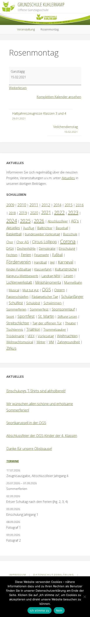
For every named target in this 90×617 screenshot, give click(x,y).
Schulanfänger (72, 296)
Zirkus (11, 348)
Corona (68, 241)
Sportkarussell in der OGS (26, 422)
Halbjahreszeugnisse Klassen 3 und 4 (39, 115)
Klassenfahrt (43, 269)
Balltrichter (44, 228)
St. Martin (46, 316)
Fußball (57, 254)
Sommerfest (39, 309)
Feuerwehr (41, 255)
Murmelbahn (73, 282)
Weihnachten (67, 335)
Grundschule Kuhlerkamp (41, 4)
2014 (57, 204)
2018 (12, 213)
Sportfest (26, 316)
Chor (9, 242)
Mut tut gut (30, 290)
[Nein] (84, 596)
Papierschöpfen (17, 297)
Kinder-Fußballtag (18, 269)
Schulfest (16, 303)
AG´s (75, 221)
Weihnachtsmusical (19, 342)
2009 (10, 205)
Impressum (17, 574)
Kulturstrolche (66, 269)
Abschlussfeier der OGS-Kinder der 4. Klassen (41, 435)
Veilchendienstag (65, 129)
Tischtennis (14, 329)
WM (51, 342)
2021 (46, 212)
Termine (12, 461)
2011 (33, 204)
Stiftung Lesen (67, 317)
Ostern (59, 290)
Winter (40, 342)
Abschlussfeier (58, 221)
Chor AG (22, 242)
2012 (46, 204)
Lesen (68, 275)
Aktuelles (68, 178)
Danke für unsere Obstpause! (29, 448)
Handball (40, 262)
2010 (21, 204)
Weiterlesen (18, 88)
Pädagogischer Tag (45, 297)
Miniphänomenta (48, 282)
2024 (11, 220)
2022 (59, 212)
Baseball (62, 228)
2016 (80, 205)
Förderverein (18, 262)
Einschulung (67, 248)
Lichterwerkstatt (19, 282)
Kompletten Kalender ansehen (59, 97)
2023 (73, 212)
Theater (70, 323)
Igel (52, 262)
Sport (10, 317)
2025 (25, 221)
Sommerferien (16, 309)
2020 (34, 212)
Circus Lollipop (44, 241)
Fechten (11, 255)
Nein (59, 610)
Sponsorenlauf (63, 309)
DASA (10, 248)
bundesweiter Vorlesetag (42, 234)
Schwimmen (52, 303)
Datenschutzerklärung (53, 574)
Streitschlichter (17, 323)
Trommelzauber (54, 329)
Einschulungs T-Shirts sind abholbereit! (36, 390)
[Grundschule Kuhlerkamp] (8, 6)
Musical (14, 290)
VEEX (31, 336)
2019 (23, 212)
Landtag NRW (51, 276)
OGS (46, 290)
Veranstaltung (26, 29)
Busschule (70, 234)
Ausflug (28, 228)
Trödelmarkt (15, 336)
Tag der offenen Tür (47, 323)
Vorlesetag (46, 336)
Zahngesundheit (68, 342)
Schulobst (33, 303)
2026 (39, 221)
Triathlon (33, 329)
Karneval (65, 262)
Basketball (14, 234)
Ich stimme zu (39, 610)
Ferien (26, 254)
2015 (69, 205)
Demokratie (47, 248)
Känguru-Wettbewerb (22, 276)
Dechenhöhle (26, 248)
